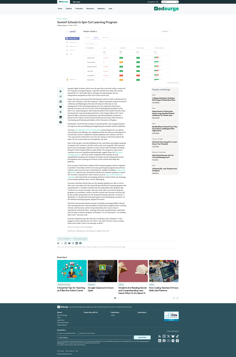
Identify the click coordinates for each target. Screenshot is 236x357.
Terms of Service (70, 351)
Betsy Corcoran (63, 25)
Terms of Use (144, 341)
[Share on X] (60, 112)
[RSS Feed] (58, 243)
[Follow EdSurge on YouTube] (168, 340)
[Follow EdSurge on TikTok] (177, 336)
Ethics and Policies (63, 322)
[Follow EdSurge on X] (168, 336)
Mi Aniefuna (155, 159)
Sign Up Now (142, 337)
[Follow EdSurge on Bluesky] (172, 336)
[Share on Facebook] (60, 122)
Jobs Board (141, 312)
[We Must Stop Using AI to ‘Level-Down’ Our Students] (165, 143)
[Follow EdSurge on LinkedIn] (159, 340)
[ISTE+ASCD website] (76, 2)
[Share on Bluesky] (60, 107)
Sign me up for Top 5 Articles (87, 333)
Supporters (60, 320)
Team (59, 317)
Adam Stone (155, 173)
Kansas (73, 172)
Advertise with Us (91, 312)
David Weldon (155, 102)
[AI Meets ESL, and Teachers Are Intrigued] (165, 168)
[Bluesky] (69, 243)
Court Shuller (155, 146)
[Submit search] (177, 1)
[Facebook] (80, 243)
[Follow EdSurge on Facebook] (164, 340)
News (60, 8)
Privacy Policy (60, 343)
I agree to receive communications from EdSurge (72, 344)
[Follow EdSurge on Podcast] (177, 340)
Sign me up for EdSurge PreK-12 (67, 333)
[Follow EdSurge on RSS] (159, 336)
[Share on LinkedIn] (60, 117)
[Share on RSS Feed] (60, 91)
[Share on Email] (60, 96)
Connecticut (120, 170)
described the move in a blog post (87, 130)
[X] (73, 243)
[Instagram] (66, 243)
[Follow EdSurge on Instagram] (164, 336)
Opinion (69, 8)
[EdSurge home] (63, 2)
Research (90, 8)
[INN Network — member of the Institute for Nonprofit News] (171, 316)
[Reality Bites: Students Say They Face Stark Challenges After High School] (165, 128)
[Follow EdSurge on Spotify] (172, 340)
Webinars (101, 8)
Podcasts (79, 8)
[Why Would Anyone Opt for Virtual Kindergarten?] (165, 156)
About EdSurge (62, 315)
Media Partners (62, 325)
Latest (113, 315)
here (95, 247)
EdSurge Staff (155, 117)
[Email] (62, 243)
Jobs (110, 8)
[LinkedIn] (77, 243)
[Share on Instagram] (60, 102)
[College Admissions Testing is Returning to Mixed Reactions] (165, 99)
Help (77, 351)
